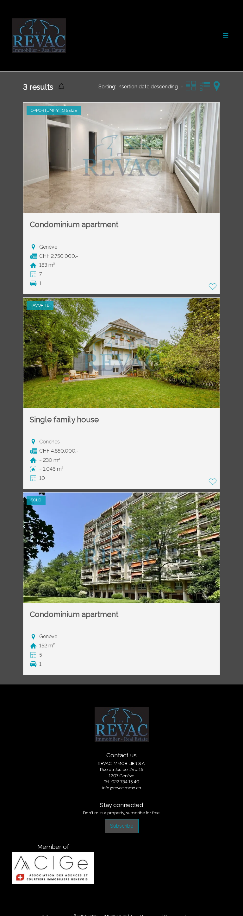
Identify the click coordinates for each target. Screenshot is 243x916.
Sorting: (107, 87)
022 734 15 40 (125, 781)
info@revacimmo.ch (121, 787)
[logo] (39, 35)
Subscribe (121, 826)
